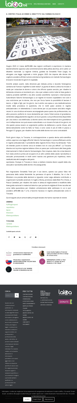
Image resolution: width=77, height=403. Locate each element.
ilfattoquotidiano (12, 215)
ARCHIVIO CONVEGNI (46, 305)
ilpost (8, 210)
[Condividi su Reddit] (30, 237)
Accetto (27, 399)
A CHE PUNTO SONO (28, 301)
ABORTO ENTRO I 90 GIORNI (28, 314)
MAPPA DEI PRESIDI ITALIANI (28, 307)
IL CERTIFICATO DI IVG (46, 300)
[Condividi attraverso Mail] (35, 237)
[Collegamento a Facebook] (8, 11)
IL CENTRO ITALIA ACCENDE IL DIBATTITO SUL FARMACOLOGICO (33, 14)
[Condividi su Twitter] (14, 237)
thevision (9, 213)
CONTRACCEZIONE (28, 294)
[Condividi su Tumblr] (25, 237)
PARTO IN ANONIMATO (29, 303)
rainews (9, 224)
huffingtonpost (12, 204)
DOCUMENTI (26, 324)
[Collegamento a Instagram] (5, 11)
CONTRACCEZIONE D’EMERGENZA (28, 298)
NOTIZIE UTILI (44, 298)
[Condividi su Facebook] (9, 237)
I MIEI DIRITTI (26, 322)
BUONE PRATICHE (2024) (47, 302)
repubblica (10, 207)
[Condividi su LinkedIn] (19, 237)
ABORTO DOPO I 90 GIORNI (28, 318)
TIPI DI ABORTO (27, 310)
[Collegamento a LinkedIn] (11, 11)
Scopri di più (37, 399)
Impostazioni (49, 399)
